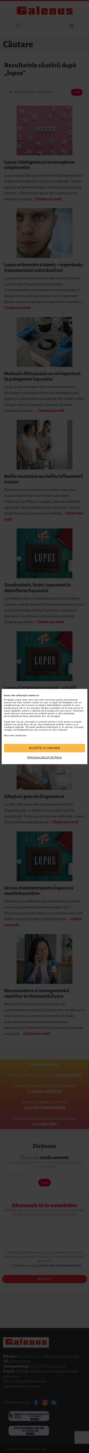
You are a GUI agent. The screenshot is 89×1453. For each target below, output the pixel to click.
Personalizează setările (44, 757)
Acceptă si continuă (44, 748)
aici (24, 735)
